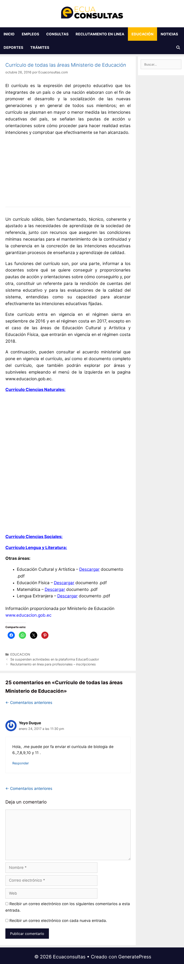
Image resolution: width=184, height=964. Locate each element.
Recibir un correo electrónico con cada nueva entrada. (58, 920)
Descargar (89, 569)
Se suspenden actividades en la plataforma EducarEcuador (54, 659)
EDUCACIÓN (142, 34)
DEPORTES (13, 47)
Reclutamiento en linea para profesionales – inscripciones (53, 664)
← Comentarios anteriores (28, 702)
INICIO (9, 34)
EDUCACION (20, 654)
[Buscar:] (161, 64)
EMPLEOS (30, 34)
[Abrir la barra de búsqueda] (178, 47)
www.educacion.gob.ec (28, 615)
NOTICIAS (169, 34)
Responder (20, 763)
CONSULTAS (57, 34)
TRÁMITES (39, 47)
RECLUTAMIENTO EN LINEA (100, 34)
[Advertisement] (68, 168)
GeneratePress (134, 957)
